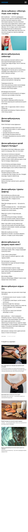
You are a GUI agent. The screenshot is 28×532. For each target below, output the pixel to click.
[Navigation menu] (26, 2)
